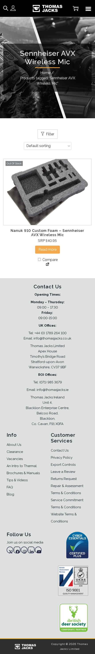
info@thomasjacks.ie (52, 390)
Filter (50, 134)
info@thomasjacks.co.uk (52, 338)
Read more (47, 249)
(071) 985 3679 (50, 382)
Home (45, 73)
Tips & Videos (17, 480)
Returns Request (64, 479)
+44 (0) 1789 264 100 (50, 333)
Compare (50, 260)
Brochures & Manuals (23, 473)
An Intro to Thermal (22, 466)
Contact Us (59, 450)
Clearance (15, 452)
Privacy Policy (61, 458)
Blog (10, 494)
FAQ (10, 487)
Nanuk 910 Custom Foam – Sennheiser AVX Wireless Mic (47, 233)
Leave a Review (63, 472)
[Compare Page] (47, 264)
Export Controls (63, 465)
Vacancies (15, 459)
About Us (14, 445)
